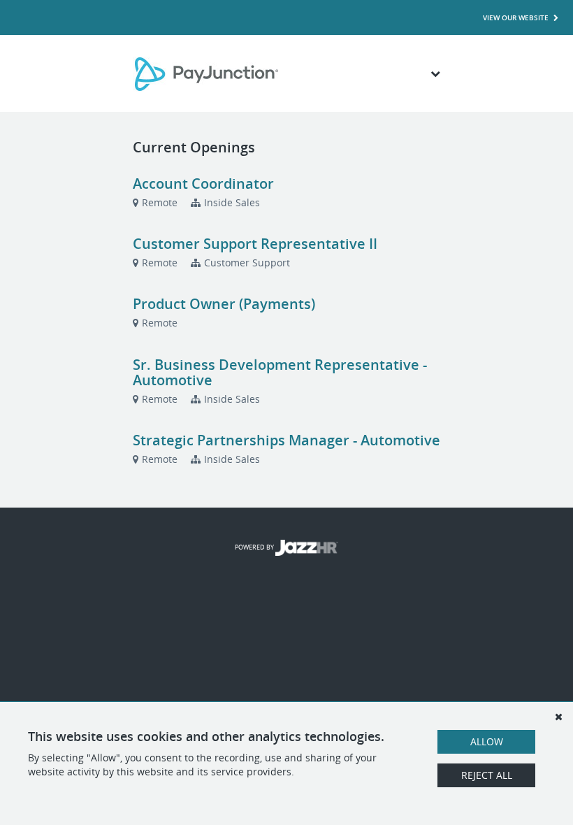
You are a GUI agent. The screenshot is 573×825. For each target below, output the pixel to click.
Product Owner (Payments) (224, 303)
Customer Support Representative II (255, 243)
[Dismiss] (558, 716)
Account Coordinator (203, 183)
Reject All (486, 775)
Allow (486, 741)
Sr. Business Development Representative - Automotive (280, 372)
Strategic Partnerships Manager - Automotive (286, 440)
